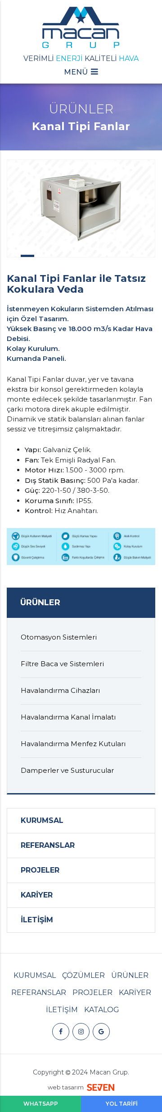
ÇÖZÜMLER (83, 975)
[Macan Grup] (80, 28)
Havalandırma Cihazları (60, 690)
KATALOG (101, 1009)
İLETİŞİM (37, 920)
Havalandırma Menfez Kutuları (73, 743)
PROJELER (40, 870)
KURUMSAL (42, 820)
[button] (81, 75)
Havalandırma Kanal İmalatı (68, 717)
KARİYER (37, 895)
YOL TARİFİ (122, 1103)
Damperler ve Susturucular (67, 770)
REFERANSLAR (48, 845)
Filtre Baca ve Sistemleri (62, 663)
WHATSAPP (40, 1103)
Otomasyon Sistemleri (59, 637)
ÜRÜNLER (129, 975)
